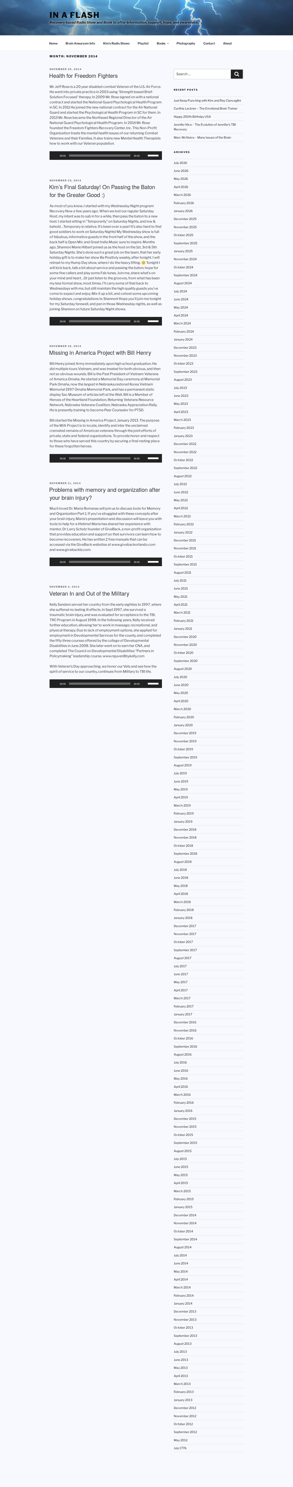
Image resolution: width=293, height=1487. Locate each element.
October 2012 (183, 1424)
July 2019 (180, 773)
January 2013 (183, 1400)
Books (161, 43)
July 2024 (180, 291)
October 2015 (183, 1135)
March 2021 (182, 612)
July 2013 (180, 1351)
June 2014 (181, 1263)
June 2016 (181, 1070)
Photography (186, 43)
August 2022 (183, 476)
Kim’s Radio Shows (116, 43)
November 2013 (185, 1319)
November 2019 (185, 741)
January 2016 (183, 1111)
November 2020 (185, 644)
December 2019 (185, 733)
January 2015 (183, 1207)
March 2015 (182, 1191)
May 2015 (181, 1175)
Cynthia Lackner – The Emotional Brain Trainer (205, 108)
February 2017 (183, 1006)
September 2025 (185, 243)
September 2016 (185, 1046)
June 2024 (181, 299)
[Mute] (144, 155)
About (227, 43)
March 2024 (182, 323)
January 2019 (183, 821)
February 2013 (184, 1392)
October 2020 (183, 652)
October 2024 (183, 267)
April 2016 (181, 1086)
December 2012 (185, 1408)
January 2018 (183, 918)
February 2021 (183, 620)
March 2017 (182, 998)
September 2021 (185, 564)
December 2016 (185, 1022)
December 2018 (185, 829)
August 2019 (183, 765)
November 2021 (185, 548)
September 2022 (185, 468)
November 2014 (185, 1223)
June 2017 (181, 974)
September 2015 (185, 1143)
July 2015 (180, 1159)
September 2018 (185, 853)
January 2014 (183, 1303)
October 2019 (183, 749)
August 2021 (182, 572)
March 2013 (182, 1384)
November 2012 (185, 1416)
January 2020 (183, 725)
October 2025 (183, 235)
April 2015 (181, 1183)
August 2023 (183, 379)
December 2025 (185, 219)
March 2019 (182, 805)
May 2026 (181, 178)
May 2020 (181, 693)
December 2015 (185, 1118)
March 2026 (182, 195)
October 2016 (183, 1038)
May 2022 (181, 500)
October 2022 (183, 460)
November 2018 (185, 837)
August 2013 (183, 1343)
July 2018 (180, 869)
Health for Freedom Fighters (83, 75)
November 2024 (185, 259)
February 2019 (184, 813)
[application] (106, 155)
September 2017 (185, 950)
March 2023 (182, 420)
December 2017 (185, 926)
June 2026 (181, 171)
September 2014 (185, 1239)
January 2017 (183, 1014)
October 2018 (183, 845)
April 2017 (181, 990)
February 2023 (184, 427)
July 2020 (180, 677)
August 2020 (183, 669)
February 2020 (184, 717)
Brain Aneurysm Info (80, 43)
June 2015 (181, 1167)
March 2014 (182, 1287)
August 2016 (183, 1054)
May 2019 (181, 789)
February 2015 (184, 1199)
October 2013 (183, 1327)
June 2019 (181, 781)
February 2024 (184, 331)
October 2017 (183, 942)
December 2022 (185, 444)
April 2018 (181, 894)
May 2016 (181, 1078)
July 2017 (180, 966)
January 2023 (183, 436)
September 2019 (185, 757)
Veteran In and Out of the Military (89, 593)
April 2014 (181, 1279)
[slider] (154, 155)
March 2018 (182, 902)
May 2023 (181, 403)
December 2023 (185, 347)
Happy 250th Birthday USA (192, 116)
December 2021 (185, 540)
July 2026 (180, 163)
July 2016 (180, 1062)
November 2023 (185, 355)
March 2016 (182, 1094)
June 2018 (181, 877)
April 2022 (181, 508)
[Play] (55, 155)
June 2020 (181, 685)
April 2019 (181, 797)
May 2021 (180, 596)
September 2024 (185, 275)
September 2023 (185, 371)
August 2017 (182, 958)
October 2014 (183, 1231)
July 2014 (180, 1255)
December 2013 (185, 1311)
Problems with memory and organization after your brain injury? (104, 493)
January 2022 (183, 532)
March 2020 (182, 709)
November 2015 (185, 1126)
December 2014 (185, 1215)
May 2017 (180, 982)
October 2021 (183, 556)
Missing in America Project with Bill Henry (100, 352)
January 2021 (183, 628)
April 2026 (181, 187)
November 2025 (185, 227)
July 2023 (180, 388)
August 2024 (183, 283)
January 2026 (183, 211)
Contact (209, 43)
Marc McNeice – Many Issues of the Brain (202, 137)
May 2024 (181, 307)
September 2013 (185, 1335)
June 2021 (181, 588)
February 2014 (184, 1295)
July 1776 (180, 1448)
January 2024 (183, 339)
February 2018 (184, 910)
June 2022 (181, 492)
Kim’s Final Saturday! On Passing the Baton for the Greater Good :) (102, 190)
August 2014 (183, 1247)
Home (53, 43)
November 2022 (185, 452)
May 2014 (181, 1271)
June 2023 (181, 395)
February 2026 (184, 203)
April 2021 (181, 604)
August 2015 (183, 1151)
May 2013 (181, 1367)
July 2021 (180, 580)
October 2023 (183, 363)
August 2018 (183, 861)
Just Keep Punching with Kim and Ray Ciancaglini (207, 100)
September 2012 (185, 1432)
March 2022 (182, 516)
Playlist (143, 43)
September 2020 (186, 661)
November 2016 (185, 1030)
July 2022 (180, 484)
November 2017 (185, 934)
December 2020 (185, 637)
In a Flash (75, 15)
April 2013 (181, 1376)
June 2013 (181, 1360)
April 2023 (181, 412)
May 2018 (181, 886)
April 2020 (181, 701)
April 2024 (181, 315)
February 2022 (184, 524)
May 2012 (180, 1440)
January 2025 (183, 251)
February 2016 (184, 1102)
